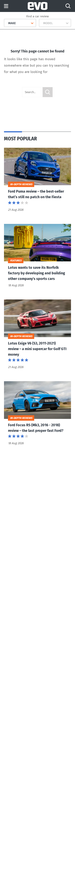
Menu (6, 6)
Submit (48, 92)
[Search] (68, 6)
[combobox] (6, 23)
